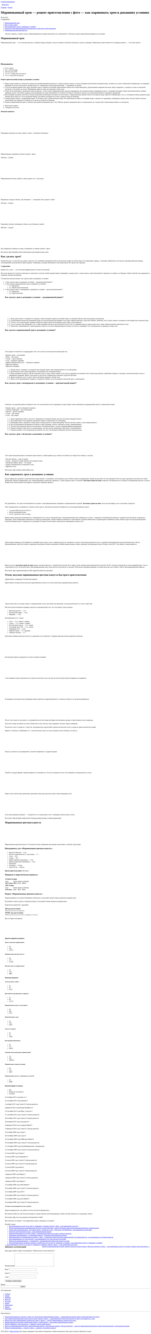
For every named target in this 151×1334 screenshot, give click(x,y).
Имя (7, 1269)
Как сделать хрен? (11, 25)
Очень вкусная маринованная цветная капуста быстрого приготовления (30, 28)
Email (7, 1273)
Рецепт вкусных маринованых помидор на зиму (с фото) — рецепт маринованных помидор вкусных (40, 1320)
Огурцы (8, 1301)
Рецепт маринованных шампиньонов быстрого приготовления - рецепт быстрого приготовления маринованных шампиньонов (54, 1228)
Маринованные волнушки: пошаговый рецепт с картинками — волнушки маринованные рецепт (39, 1322)
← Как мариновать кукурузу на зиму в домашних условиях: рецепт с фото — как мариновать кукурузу (41, 1245)
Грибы (7, 1296)
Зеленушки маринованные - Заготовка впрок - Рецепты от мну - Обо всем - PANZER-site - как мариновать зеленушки (50, 1230)
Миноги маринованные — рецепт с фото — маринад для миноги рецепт (30, 1328)
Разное (7, 1307)
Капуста (8, 1299)
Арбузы (7, 1294)
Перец (7, 1303)
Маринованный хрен (12, 23)
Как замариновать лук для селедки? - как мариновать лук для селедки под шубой (37, 1239)
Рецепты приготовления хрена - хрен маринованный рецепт (30, 1232)
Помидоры (9, 1305)
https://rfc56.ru (14, 1331)
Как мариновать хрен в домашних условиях (20, 26)
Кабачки (8, 1297)
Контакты (5, 4)
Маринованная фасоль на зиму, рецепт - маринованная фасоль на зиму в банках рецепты (40, 1233)
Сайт (6, 1277)
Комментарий (10, 1266)
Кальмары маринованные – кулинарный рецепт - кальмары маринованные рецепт (38, 1235)
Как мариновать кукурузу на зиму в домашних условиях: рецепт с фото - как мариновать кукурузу (43, 1226)
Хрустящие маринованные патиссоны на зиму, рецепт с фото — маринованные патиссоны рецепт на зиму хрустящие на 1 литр (50, 1318)
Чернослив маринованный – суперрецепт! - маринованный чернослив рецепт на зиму (39, 1241)
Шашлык (8, 1309)
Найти (23, 1286)
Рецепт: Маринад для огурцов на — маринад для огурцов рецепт (28, 1324)
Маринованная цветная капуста (16, 30)
